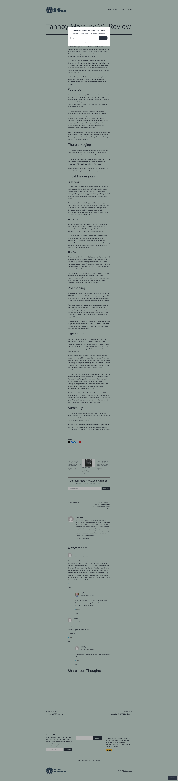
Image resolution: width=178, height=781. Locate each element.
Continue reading (89, 42)
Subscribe (103, 38)
